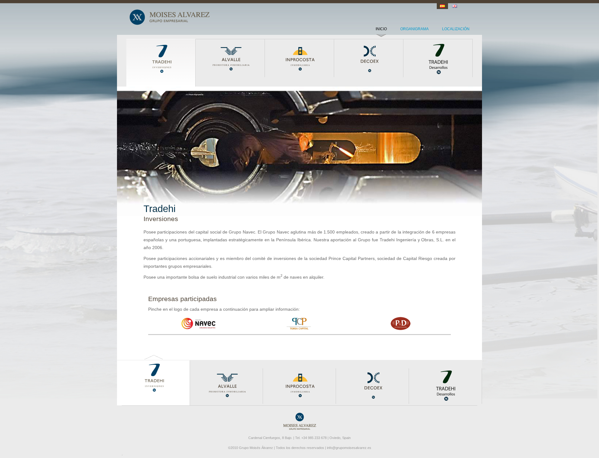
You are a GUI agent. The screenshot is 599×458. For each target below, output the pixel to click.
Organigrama (414, 29)
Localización (456, 29)
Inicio (381, 29)
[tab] (198, 323)
